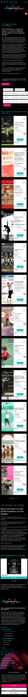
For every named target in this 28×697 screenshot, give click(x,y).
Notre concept (6, 642)
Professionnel (21, 191)
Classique (16, 124)
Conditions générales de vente (8, 662)
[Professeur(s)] (14, 97)
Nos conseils (6, 644)
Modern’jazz (20, 124)
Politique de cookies (9, 695)
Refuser (14, 689)
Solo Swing (16, 315)
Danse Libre (16, 443)
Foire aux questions (6, 658)
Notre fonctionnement (8, 635)
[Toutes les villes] (22, 101)
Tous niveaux (22, 126)
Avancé (15, 125)
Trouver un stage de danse (9, 631)
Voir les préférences (14, 692)
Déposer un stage (7, 640)
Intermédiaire (22, 125)
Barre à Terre (16, 381)
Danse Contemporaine (18, 284)
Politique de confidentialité (18, 695)
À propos (4, 627)
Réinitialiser (22, 105)
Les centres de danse (8, 633)
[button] (26, 672)
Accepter (14, 685)
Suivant (17, 498)
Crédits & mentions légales (8, 660)
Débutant (18, 125)
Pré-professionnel (17, 126)
